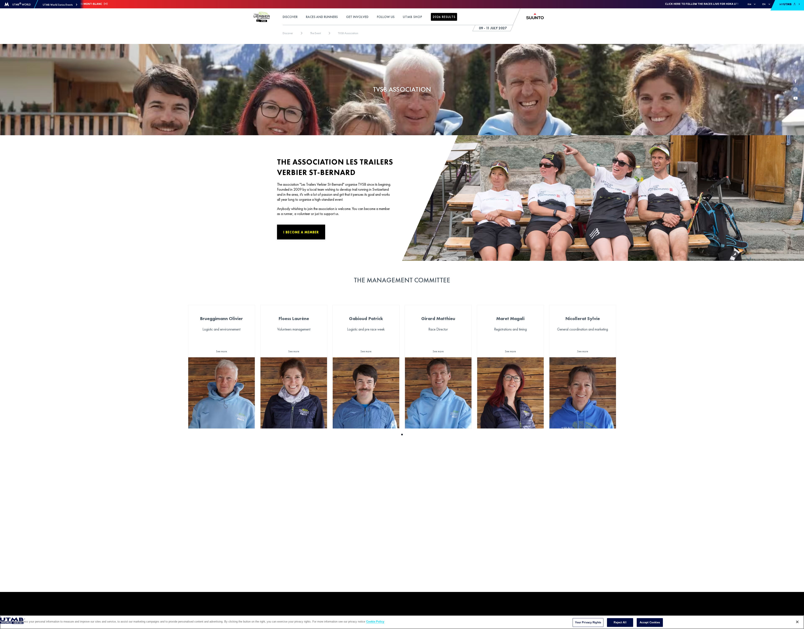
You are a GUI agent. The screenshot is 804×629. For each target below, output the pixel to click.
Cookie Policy (375, 621)
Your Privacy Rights (588, 622)
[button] (60, 4)
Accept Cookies (650, 622)
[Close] (797, 621)
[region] (402, 622)
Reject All (620, 622)
